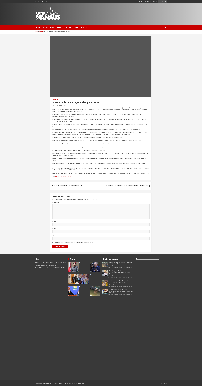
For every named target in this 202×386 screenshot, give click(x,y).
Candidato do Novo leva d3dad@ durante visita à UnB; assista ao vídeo (119, 281)
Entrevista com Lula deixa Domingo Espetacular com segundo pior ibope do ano (120, 290)
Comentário (55, 202)
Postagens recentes (110, 259)
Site (53, 235)
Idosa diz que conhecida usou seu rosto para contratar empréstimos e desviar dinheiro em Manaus (120, 272)
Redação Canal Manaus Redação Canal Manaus (120, 267)
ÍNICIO (38, 27)
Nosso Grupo (148, 1)
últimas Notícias (48, 27)
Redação (141, 1)
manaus (69, 176)
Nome (54, 221)
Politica (68, 27)
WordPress (81, 383)
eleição (64, 176)
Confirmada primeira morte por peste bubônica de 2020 (68, 185)
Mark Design (62, 105)
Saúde (76, 27)
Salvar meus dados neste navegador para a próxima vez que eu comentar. (74, 242)
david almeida (58, 176)
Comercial (155, 1)
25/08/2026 (111, 293)
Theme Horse (62, 383)
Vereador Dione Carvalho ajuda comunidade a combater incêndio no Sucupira (120, 263)
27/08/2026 (111, 265)
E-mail (54, 228)
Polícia (59, 27)
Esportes (84, 27)
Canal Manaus (47, 383)
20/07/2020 (55, 105)
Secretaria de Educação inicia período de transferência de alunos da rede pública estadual (127, 186)
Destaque (55, 99)
